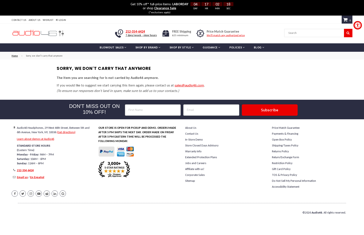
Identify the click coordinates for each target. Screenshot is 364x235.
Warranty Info (193, 151)
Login (62, 20)
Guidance (210, 47)
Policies (236, 47)
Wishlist (48, 20)
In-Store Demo (194, 139)
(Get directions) (66, 132)
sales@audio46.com (189, 85)
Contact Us (19, 20)
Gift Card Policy (281, 169)
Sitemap (190, 181)
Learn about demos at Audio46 (35, 139)
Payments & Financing (285, 133)
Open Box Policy (282, 139)
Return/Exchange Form (285, 157)
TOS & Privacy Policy (284, 175)
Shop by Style (181, 47)
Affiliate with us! (194, 169)
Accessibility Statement (285, 187)
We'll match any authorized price (226, 35)
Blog (258, 47)
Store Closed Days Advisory (201, 145)
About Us (34, 20)
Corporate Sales (195, 175)
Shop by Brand (147, 47)
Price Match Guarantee (286, 128)
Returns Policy (280, 151)
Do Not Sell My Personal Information (294, 181)
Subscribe (269, 110)
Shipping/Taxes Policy (285, 145)
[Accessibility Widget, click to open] (357, 25)
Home (15, 55)
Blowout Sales (112, 47)
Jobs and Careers (195, 163)
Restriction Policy (282, 163)
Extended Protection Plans (201, 157)
